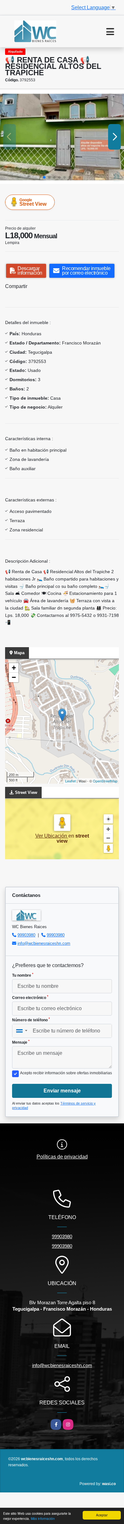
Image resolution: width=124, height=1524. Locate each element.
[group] (62, 137)
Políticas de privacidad (62, 1156)
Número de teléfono (31, 1019)
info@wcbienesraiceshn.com (43, 943)
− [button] (14, 677)
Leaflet (70, 780)
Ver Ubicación (51, 836)
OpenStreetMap (105, 780)
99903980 (26, 935)
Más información (43, 1518)
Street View (32, 202)
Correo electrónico (30, 997)
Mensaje (21, 1042)
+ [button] (14, 668)
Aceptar (101, 1515)
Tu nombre (22, 975)
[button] (44, 177)
